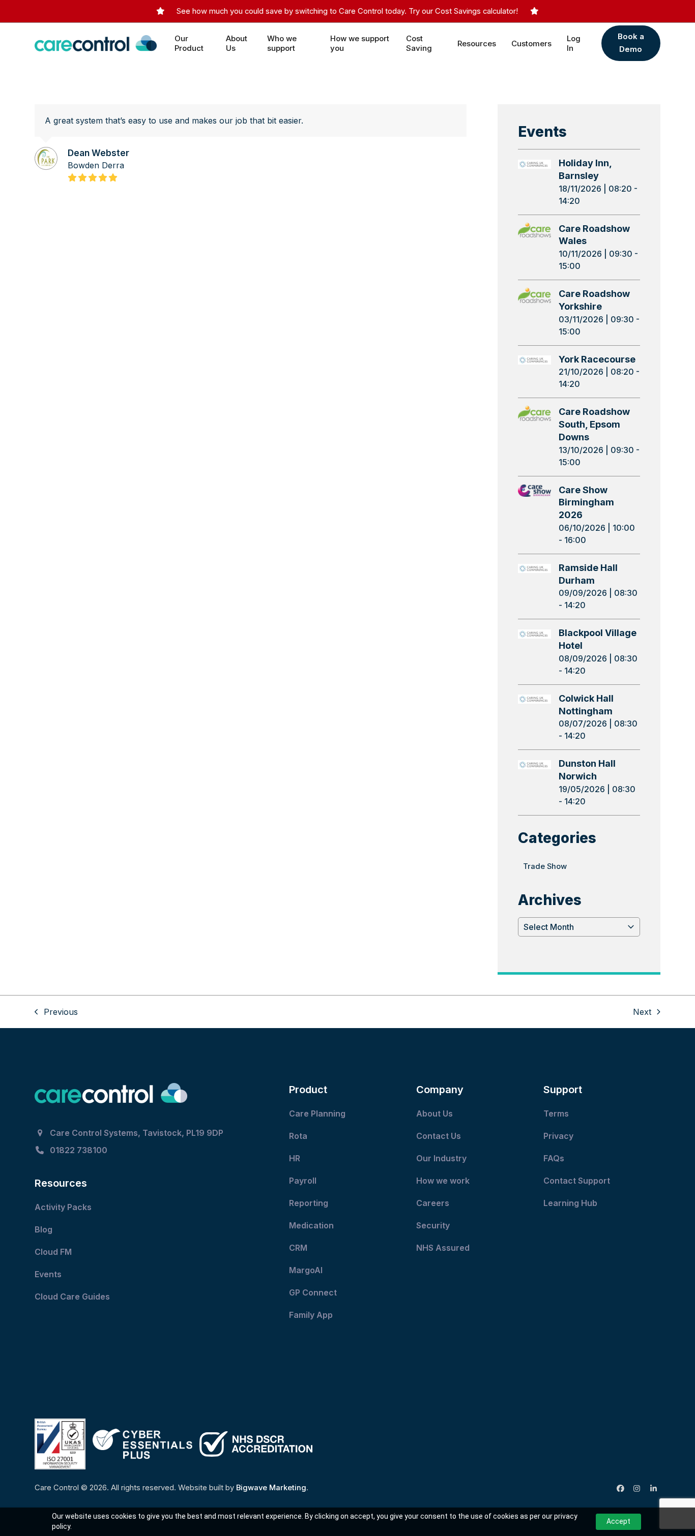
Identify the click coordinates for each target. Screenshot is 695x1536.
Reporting (308, 1203)
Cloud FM (54, 1252)
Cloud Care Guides (73, 1296)
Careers (432, 1203)
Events (49, 1274)
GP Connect (314, 1292)
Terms (556, 1113)
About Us (434, 1113)
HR (294, 1158)
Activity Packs (64, 1207)
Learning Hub (570, 1203)
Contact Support (577, 1181)
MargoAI (306, 1270)
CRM (298, 1248)
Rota (299, 1136)
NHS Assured (444, 1248)
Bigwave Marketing (271, 1487)
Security (433, 1225)
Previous (56, 1012)
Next (642, 1012)
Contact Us (439, 1136)
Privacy (558, 1136)
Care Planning (318, 1113)
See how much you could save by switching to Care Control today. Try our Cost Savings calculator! (347, 11)
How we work (443, 1181)
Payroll (302, 1181)
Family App (312, 1315)
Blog (43, 1229)
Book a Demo (631, 43)
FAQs (553, 1158)
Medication (312, 1225)
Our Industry (441, 1158)
